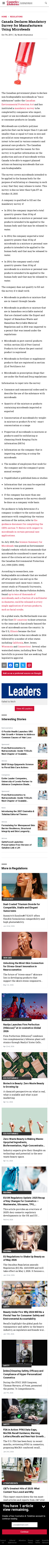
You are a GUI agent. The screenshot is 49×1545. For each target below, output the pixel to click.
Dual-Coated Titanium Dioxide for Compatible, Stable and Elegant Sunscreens (21, 907)
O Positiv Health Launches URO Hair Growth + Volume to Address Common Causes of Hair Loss (18, 734)
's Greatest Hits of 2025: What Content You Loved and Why (21, 1490)
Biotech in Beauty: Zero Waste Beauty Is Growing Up (23, 1085)
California (18, 642)
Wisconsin (7, 646)
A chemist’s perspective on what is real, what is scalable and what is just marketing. (24, 1094)
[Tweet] (23, 665)
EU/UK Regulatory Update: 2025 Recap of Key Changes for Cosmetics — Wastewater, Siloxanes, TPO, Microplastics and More (24, 1201)
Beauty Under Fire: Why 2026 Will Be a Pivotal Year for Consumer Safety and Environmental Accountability (23, 1315)
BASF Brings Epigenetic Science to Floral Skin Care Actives (18, 766)
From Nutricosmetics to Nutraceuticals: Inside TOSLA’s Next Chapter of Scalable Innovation (17, 751)
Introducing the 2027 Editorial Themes (18, 813)
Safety (6, 1307)
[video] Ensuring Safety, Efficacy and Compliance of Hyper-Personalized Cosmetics (23, 1374)
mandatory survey (24, 108)
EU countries (20, 619)
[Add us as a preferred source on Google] (29, 665)
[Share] (10, 665)
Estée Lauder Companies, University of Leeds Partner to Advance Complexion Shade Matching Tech (17, 781)
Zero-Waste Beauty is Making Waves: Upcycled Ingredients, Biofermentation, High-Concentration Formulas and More (24, 1142)
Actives (4, 761)
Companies (6, 775)
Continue (24, 1532)
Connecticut (24, 646)
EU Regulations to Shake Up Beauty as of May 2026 (24, 1258)
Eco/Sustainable (10, 1078)
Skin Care (7, 958)
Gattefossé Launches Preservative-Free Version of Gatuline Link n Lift (17, 845)
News (4, 808)
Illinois (14, 631)
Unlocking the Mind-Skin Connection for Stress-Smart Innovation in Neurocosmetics (23, 966)
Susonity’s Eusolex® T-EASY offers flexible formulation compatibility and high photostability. (24, 918)
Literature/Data (10, 1483)
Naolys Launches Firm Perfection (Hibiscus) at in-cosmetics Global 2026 (22, 1028)
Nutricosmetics (7, 728)
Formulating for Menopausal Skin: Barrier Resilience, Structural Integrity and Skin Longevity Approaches (18, 828)
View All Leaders (24, 708)
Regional (7, 1192)
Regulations (16, 17)
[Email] (4, 665)
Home (4, 17)
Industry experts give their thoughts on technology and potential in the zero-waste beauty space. (24, 1153)
